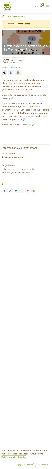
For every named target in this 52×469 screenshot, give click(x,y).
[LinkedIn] (16, 190)
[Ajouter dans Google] (18, 72)
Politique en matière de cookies (13, 457)
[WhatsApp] (21, 190)
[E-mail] (33, 190)
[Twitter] (10, 190)
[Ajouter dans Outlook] (11, 72)
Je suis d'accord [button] (42, 465)
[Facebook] (4, 190)
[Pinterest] (27, 190)
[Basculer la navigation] (47, 6)
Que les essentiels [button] (26, 465)
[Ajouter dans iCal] (4, 72)
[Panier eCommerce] (35, 6)
